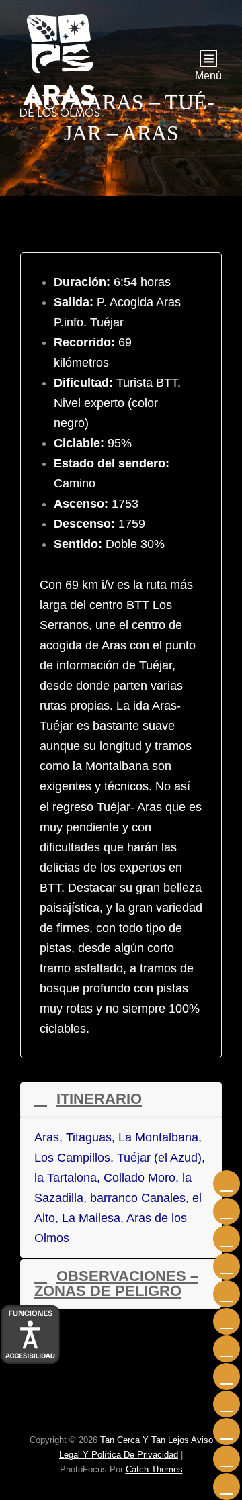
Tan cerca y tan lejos (144, 1440)
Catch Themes (154, 1469)
